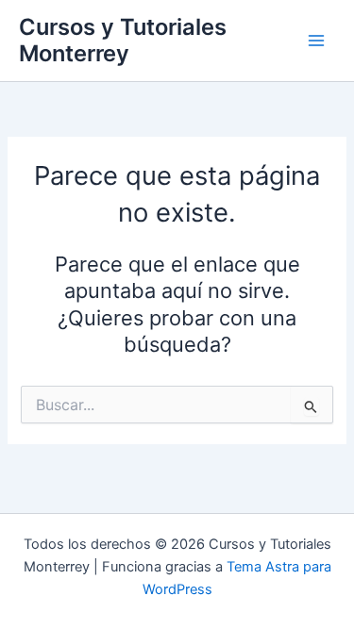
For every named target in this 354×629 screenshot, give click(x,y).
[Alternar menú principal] (316, 40)
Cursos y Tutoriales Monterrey (123, 40)
